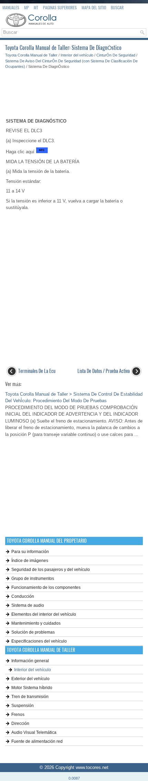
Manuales (10, 7)
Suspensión (22, 705)
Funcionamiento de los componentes (46, 587)
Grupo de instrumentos (32, 578)
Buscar (117, 7)
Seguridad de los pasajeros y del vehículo (50, 569)
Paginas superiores (60, 7)
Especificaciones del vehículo (39, 641)
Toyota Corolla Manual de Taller (31, 55)
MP (26, 7)
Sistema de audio (27, 605)
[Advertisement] (74, 90)
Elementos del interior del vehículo (43, 614)
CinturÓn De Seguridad (115, 55)
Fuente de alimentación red (37, 741)
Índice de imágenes (29, 560)
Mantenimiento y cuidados (36, 623)
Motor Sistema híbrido (31, 687)
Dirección (20, 723)
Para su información (30, 551)
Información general (30, 660)
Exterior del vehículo (30, 678)
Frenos (17, 714)
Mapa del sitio (94, 7)
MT (36, 7)
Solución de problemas (33, 632)
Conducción (22, 596)
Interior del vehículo (77, 55)
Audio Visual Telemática (33, 732)
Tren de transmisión (30, 696)
